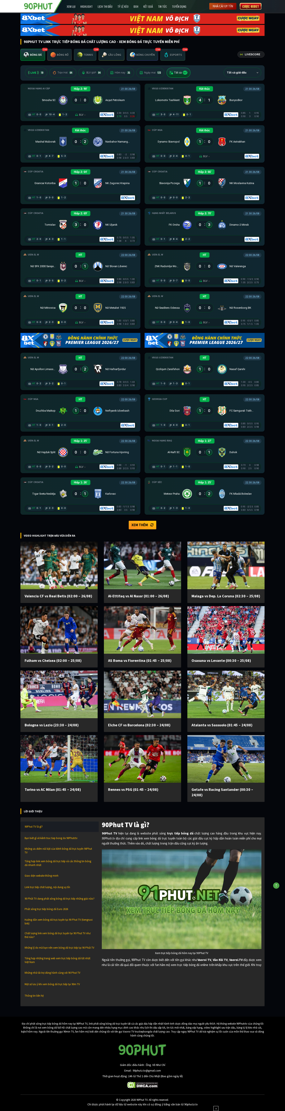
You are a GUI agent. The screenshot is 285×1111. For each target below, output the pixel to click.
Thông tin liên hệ (34, 995)
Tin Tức (162, 6)
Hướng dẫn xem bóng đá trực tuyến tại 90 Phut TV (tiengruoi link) (59, 921)
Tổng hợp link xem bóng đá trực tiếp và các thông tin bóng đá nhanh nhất (58, 863)
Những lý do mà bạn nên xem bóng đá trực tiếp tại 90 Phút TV (59, 947)
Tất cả (180, 72)
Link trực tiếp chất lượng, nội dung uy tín (47, 887)
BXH (136, 6)
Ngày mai (152, 72)
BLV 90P (93, 72)
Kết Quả (148, 6)
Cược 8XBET (250, 6)
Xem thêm (139, 525)
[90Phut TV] (38, 6)
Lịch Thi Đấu (105, 6)
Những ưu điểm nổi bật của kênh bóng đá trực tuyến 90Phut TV (58, 850)
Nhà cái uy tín (223, 6)
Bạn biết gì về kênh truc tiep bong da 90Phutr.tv (51, 838)
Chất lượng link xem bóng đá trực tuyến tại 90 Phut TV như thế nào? (58, 935)
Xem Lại (71, 6)
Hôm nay (122, 72)
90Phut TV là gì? (34, 826)
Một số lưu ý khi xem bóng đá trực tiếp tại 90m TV (52, 984)
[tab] (32, 55)
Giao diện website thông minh (41, 875)
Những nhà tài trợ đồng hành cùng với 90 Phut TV (52, 972)
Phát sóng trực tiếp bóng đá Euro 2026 (46, 909)
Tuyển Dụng (179, 6)
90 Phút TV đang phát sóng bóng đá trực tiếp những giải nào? (60, 898)
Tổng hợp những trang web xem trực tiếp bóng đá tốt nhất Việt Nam (57, 960)
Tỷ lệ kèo (123, 6)
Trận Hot (64, 72)
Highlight (86, 6)
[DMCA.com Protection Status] (142, 1085)
